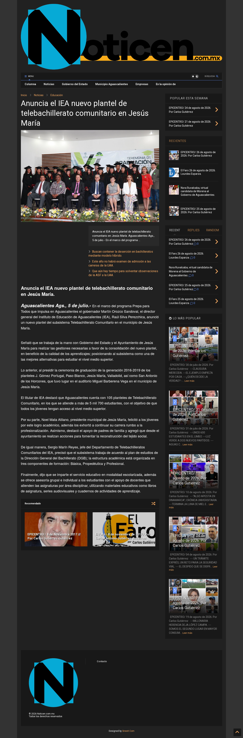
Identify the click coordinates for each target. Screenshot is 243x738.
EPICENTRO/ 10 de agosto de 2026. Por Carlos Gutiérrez (190, 478)
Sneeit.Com (128, 731)
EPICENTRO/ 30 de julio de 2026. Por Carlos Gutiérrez (193, 351)
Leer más (189, 381)
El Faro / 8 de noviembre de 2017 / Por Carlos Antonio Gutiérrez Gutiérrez (122, 536)
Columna (30, 84)
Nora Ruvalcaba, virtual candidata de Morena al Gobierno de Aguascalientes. (198, 191)
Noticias (49, 84)
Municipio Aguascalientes (111, 84)
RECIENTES (177, 141)
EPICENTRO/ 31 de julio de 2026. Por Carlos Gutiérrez (193, 414)
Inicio (24, 95)
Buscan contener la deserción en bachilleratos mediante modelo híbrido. (120, 253)
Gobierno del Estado (75, 84)
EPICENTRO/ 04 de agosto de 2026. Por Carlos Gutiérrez (190, 540)
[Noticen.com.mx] (121, 68)
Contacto (102, 661)
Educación (56, 95)
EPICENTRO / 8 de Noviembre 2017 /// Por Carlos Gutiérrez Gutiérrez (54, 536)
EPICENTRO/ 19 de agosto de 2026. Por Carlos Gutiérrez (190, 603)
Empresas (142, 84)
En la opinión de (166, 84)
